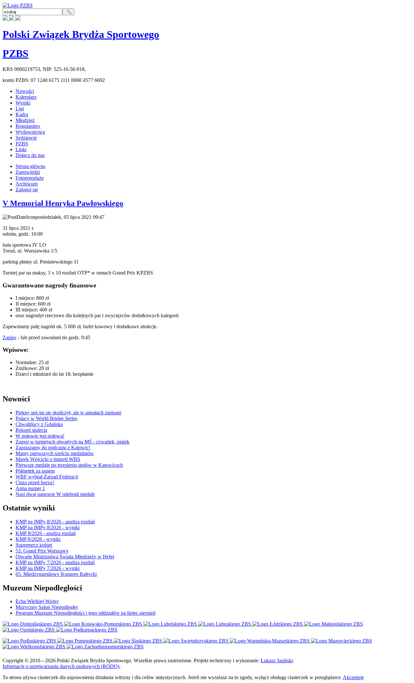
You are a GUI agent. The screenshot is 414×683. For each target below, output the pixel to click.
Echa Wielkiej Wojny (37, 601)
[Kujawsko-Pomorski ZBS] (103, 624)
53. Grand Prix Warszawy (42, 551)
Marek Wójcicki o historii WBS (48, 459)
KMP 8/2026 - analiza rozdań (46, 533)
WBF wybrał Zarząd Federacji (47, 476)
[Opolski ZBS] (29, 630)
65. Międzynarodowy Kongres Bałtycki (56, 574)
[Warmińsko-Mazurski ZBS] (270, 641)
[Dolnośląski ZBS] (33, 624)
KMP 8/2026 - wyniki (38, 539)
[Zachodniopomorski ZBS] (105, 646)
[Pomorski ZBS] (85, 641)
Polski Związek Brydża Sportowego (81, 34)
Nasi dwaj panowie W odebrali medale (55, 494)
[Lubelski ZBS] (170, 624)
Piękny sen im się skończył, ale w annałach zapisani (68, 412)
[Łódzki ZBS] (278, 624)
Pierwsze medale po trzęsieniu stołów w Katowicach (69, 465)
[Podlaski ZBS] (30, 641)
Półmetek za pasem (35, 471)
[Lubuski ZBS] (225, 624)
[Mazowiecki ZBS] (341, 641)
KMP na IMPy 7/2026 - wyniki (48, 568)
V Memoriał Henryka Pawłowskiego (63, 203)
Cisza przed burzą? (35, 482)
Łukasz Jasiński (277, 660)
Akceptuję (353, 677)
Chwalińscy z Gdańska (39, 424)
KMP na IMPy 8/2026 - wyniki (48, 527)
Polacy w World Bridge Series (46, 418)
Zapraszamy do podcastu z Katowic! (53, 447)
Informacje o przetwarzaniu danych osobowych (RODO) (61, 666)
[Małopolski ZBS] (333, 624)
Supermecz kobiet (34, 545)
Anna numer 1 (30, 488)
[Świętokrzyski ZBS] (196, 641)
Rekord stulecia (31, 430)
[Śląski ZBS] (138, 641)
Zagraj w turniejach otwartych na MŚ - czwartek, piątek (72, 441)
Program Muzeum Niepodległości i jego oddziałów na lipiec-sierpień (86, 613)
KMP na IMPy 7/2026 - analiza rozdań (55, 562)
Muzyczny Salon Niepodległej (47, 607)
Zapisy (9, 337)
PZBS (15, 53)
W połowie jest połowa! (40, 436)
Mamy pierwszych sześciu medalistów (55, 453)
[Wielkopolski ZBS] (35, 646)
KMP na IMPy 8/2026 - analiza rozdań (55, 521)
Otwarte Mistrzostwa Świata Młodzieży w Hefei (65, 556)
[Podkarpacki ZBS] (86, 630)
